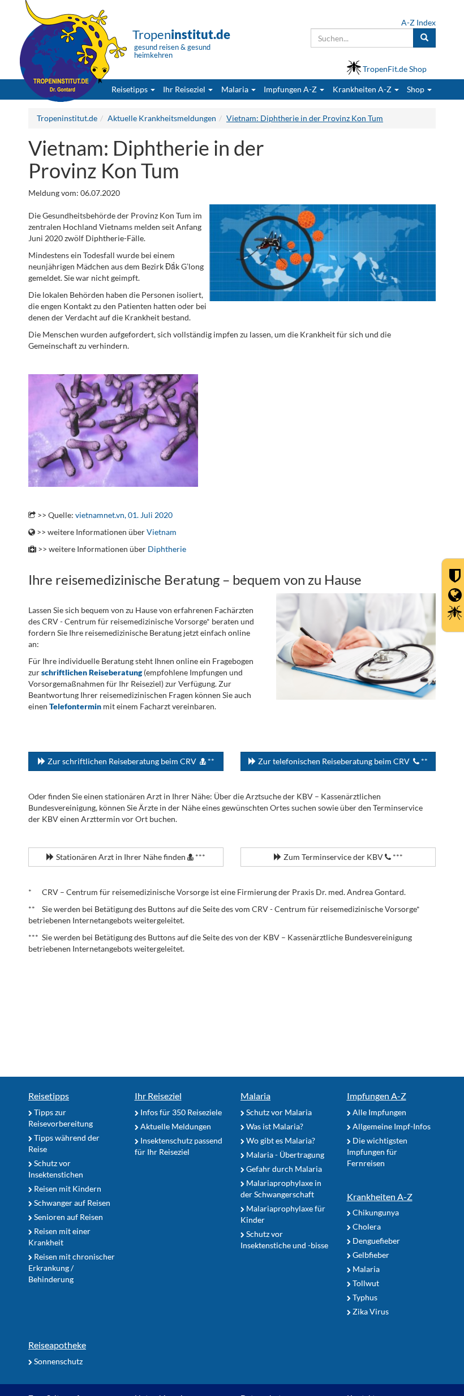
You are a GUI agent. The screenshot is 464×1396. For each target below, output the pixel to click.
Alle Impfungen (378, 1112)
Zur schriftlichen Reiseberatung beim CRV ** (130, 761)
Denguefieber (375, 1240)
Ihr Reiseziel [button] (185, 89)
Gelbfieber (370, 1255)
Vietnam (162, 532)
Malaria (255, 1095)
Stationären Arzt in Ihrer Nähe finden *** (129, 857)
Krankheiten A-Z (380, 1196)
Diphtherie (167, 549)
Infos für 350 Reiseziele (180, 1112)
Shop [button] (415, 89)
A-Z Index (418, 22)
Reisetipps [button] (130, 89)
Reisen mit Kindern (66, 1188)
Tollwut (365, 1283)
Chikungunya (375, 1212)
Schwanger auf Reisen (71, 1202)
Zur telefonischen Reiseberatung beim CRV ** (342, 761)
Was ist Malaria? (273, 1126)
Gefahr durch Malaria (283, 1169)
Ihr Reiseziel (158, 1095)
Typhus (364, 1297)
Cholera (366, 1226)
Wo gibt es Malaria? (279, 1140)
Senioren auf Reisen (67, 1217)
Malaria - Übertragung (284, 1154)
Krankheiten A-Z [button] (363, 89)
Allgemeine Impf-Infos (391, 1126)
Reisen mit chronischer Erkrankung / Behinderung (71, 1268)
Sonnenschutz (57, 1361)
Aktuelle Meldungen (175, 1126)
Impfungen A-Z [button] (291, 89)
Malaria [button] (235, 89)
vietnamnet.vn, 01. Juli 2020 (124, 515)
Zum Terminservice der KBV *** (342, 857)
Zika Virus (370, 1311)
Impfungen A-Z (376, 1095)
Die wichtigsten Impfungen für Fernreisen (377, 1152)
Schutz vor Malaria (278, 1112)
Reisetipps (48, 1095)
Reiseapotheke (57, 1344)
